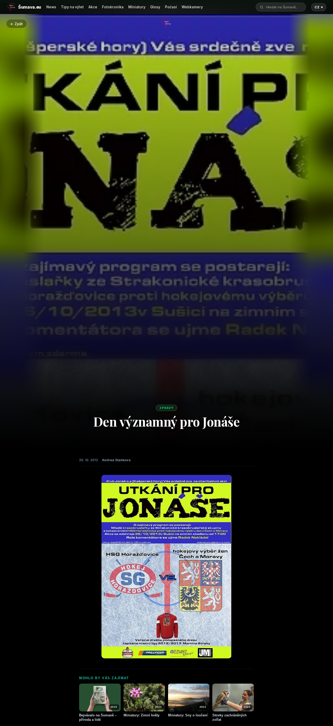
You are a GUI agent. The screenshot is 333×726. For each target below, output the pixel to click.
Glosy (155, 7)
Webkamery (192, 7)
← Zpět (16, 24)
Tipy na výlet (72, 7)
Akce (92, 7)
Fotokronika (113, 7)
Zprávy (166, 408)
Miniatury (136, 7)
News (51, 7)
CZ (319, 7)
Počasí (171, 7)
